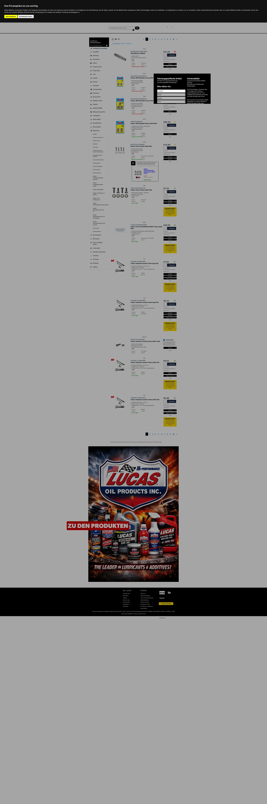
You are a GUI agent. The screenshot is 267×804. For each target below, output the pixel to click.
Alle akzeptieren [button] (11, 16)
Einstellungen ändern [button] (25, 16)
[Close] (209, 76)
